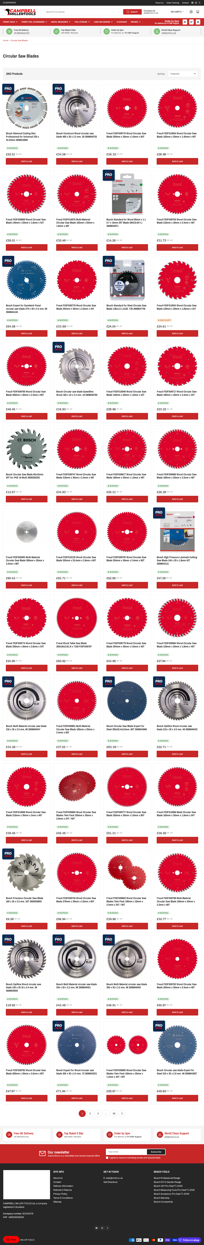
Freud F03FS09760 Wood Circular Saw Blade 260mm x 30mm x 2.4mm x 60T (26, 393)
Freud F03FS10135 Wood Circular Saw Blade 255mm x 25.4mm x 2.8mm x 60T (76, 558)
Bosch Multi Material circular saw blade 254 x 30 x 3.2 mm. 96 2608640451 (76, 985)
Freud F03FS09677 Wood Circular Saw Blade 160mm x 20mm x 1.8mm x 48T (126, 476)
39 (114, 1113)
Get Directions (110, 1182)
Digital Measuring (59, 22)
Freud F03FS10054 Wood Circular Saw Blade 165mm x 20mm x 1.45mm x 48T (177, 135)
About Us (159, 3)
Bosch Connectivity (163, 1202)
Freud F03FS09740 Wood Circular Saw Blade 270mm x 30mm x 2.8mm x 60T (76, 899)
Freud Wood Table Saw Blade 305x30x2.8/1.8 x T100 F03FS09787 (74, 644)
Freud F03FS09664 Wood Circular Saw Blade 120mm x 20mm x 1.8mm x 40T (177, 644)
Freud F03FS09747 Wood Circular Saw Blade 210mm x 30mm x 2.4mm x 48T (76, 476)
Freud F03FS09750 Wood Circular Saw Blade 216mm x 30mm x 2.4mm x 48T (177, 221)
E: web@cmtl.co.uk (113, 1178)
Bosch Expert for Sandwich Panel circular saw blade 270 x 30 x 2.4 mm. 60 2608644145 (26, 309)
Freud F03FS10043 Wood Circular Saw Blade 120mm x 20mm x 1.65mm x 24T (177, 307)
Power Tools (9, 22)
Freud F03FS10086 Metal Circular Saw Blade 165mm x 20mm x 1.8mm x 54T (176, 813)
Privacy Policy (60, 1194)
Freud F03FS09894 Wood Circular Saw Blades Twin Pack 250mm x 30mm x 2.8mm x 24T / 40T (76, 815)
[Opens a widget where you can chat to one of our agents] (11, 1240)
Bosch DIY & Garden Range (167, 1182)
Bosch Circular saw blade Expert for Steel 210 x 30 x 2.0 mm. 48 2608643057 (177, 1071)
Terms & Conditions (63, 1198)
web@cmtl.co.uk (151, 13)
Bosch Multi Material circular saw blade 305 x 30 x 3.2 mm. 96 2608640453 (126, 985)
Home (5, 40)
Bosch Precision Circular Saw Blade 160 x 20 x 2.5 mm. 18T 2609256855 (24, 899)
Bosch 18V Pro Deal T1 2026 (168, 1186)
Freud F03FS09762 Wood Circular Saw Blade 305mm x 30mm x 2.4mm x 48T (177, 985)
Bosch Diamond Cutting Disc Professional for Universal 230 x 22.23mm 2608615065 (22, 136)
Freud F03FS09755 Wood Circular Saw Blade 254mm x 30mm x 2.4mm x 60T (126, 558)
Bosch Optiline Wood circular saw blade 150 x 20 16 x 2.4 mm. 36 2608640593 (23, 987)
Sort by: (161, 74)
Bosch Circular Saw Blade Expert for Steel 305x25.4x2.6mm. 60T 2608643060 (126, 727)
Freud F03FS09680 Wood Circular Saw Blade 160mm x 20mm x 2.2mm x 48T (177, 476)
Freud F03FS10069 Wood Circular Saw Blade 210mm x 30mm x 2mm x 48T (26, 813)
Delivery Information (63, 1186)
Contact (185, 3)
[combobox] (93, 12)
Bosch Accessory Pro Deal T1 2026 (171, 1194)
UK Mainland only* (22, 33)
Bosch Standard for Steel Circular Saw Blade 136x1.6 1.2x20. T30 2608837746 (126, 307)
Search (134, 12)
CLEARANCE (9, 2)
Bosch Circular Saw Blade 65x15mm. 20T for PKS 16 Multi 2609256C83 (25, 476)
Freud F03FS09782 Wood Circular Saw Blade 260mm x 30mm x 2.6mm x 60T (26, 1071)
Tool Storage (80, 22)
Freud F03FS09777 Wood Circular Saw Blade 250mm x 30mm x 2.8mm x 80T (126, 813)
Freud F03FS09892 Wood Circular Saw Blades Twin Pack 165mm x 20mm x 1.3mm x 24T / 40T (126, 1073)
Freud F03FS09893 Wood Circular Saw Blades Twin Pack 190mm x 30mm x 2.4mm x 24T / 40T (126, 901)
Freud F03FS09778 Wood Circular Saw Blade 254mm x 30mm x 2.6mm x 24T (76, 307)
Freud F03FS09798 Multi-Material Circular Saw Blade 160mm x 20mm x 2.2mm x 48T (176, 901)
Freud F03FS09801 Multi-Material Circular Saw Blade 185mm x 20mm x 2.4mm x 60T (75, 729)
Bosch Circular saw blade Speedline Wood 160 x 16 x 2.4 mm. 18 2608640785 (76, 393)
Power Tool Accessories (33, 22)
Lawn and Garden (102, 22)
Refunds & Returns (62, 1190)
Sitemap (57, 1202)
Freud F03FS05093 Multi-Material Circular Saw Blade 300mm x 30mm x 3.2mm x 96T (25, 560)
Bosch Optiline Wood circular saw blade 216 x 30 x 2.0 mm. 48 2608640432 (177, 727)
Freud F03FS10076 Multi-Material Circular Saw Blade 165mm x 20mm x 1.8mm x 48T (75, 223)
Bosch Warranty (162, 1198)
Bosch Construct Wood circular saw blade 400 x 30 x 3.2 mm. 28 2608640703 (76, 135)
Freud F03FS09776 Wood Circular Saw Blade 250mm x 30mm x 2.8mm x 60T (126, 135)
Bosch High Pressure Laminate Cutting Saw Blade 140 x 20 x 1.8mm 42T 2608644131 (177, 560)
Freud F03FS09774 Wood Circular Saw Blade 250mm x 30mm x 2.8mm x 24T (26, 644)
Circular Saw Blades (19, 40)
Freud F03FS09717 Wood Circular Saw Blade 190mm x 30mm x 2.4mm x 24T (177, 393)
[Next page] (122, 1113)
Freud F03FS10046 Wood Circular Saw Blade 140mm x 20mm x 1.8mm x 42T (126, 393)
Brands (134, 22)
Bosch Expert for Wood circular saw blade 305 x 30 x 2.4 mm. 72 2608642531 (76, 1071)
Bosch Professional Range (167, 1178)
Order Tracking (173, 3)
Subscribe (156, 1152)
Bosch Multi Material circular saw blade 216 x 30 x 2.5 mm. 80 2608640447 (26, 727)
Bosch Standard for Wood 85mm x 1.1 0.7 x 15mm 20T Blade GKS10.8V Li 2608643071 (126, 223)
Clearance (122, 22)
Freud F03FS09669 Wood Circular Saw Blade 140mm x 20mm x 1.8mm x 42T (26, 221)
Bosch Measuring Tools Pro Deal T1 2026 (174, 1190)
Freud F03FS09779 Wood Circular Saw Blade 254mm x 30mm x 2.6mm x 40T (126, 644)
